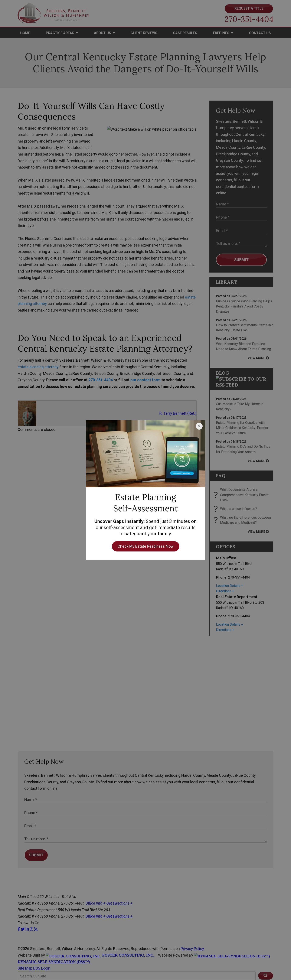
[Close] (199, 426)
